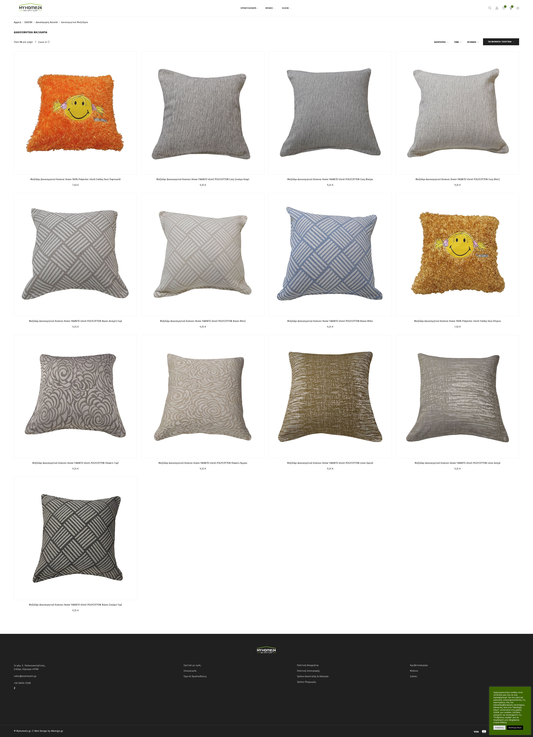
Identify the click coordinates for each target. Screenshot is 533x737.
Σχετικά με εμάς (192, 665)
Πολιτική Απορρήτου (308, 665)
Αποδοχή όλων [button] (515, 728)
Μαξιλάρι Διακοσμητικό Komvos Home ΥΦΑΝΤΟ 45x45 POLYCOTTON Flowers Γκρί (75, 463)
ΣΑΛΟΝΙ (28, 22)
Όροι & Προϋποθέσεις (195, 676)
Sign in (497, 8)
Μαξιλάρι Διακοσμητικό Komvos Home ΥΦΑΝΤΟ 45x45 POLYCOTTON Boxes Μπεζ (203, 321)
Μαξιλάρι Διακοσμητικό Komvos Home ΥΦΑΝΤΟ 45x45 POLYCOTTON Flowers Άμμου (203, 463)
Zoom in (42, 42)
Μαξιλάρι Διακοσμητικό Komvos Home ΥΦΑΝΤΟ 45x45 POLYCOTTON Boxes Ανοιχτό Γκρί (75, 321)
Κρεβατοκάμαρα (419, 665)
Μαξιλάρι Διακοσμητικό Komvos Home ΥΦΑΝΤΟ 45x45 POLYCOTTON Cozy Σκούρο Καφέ (202, 179)
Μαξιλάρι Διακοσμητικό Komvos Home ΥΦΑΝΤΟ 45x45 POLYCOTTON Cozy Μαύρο (330, 179)
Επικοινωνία (190, 671)
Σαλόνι (413, 676)
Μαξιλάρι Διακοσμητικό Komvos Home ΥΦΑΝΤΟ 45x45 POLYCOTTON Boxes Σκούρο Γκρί (75, 604)
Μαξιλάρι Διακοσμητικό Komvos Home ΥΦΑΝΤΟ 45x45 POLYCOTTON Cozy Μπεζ (458, 179)
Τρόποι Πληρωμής (306, 682)
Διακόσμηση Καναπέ (47, 22)
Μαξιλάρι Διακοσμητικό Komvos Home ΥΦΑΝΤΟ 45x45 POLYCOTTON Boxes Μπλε (330, 321)
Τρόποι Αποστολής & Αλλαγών (313, 676)
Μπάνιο (414, 671)
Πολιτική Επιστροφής (308, 671)
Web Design (40, 731)
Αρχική (17, 22)
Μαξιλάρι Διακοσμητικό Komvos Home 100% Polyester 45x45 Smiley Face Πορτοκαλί (75, 179)
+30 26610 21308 (22, 683)
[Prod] (75, 113)
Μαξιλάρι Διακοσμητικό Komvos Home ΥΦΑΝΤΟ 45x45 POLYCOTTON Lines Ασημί (457, 463)
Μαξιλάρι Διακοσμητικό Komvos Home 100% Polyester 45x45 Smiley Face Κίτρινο (457, 321)
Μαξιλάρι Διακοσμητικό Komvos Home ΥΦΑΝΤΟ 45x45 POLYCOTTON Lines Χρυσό (330, 463)
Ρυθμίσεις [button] (499, 728)
